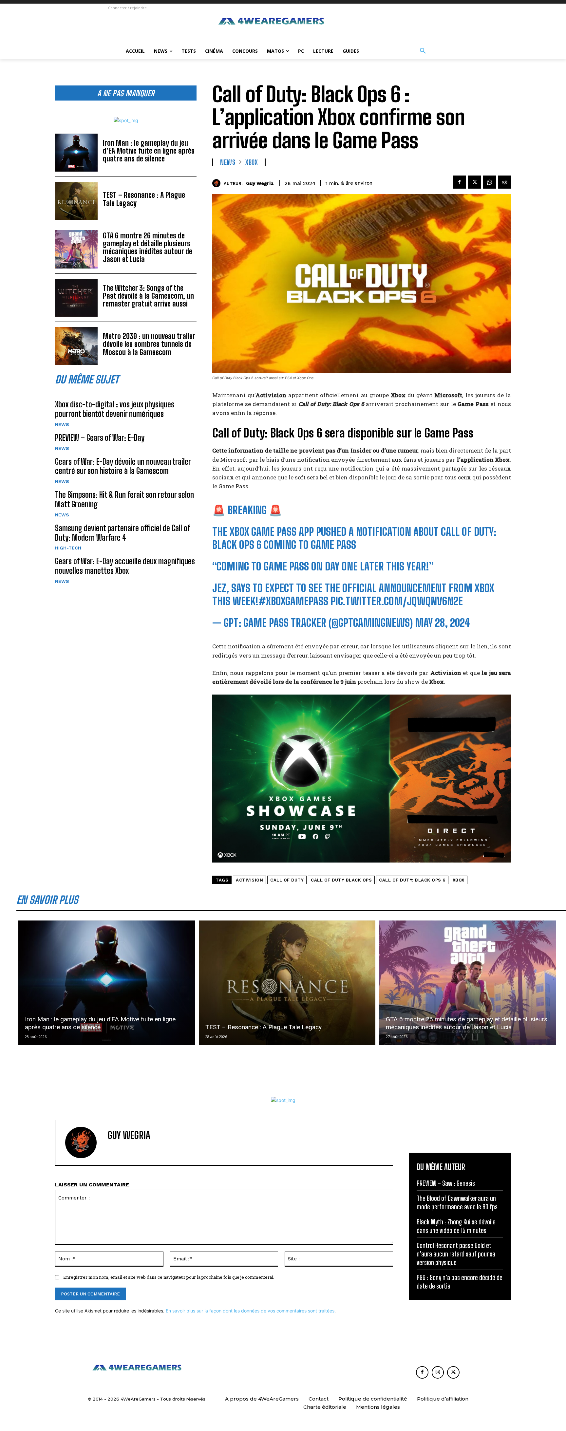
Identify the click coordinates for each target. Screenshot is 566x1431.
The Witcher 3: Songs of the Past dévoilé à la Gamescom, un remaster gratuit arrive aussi (148, 296)
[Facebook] (459, 182)
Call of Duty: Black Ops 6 (412, 880)
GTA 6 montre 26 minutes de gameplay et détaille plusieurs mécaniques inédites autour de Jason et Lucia (147, 247)
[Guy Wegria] (218, 183)
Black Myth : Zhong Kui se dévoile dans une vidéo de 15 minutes (456, 1226)
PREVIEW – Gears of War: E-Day (99, 437)
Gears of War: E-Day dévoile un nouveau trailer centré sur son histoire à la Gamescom (123, 466)
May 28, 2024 (442, 623)
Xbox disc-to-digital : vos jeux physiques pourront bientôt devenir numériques (114, 409)
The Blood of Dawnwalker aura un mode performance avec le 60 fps (457, 1202)
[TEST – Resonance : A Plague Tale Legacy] (76, 201)
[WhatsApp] (489, 182)
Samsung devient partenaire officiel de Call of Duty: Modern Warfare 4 (122, 532)
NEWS (62, 424)
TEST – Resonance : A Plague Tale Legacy (144, 199)
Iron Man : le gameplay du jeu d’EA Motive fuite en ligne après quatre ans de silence (149, 151)
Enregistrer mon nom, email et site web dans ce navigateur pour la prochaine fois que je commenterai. (168, 1277)
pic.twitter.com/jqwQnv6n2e (396, 601)
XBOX (251, 162)
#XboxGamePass (293, 601)
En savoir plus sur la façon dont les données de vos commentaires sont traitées (250, 1310)
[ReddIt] (504, 182)
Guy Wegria (260, 183)
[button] (423, 51)
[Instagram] (438, 1372)
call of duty (287, 880)
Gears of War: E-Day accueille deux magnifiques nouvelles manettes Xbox (125, 565)
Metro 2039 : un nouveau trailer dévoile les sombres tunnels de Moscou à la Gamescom (149, 344)
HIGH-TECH (68, 548)
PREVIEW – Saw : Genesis (446, 1183)
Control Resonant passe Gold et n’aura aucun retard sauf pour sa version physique (456, 1253)
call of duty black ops (341, 880)
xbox (458, 880)
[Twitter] (474, 182)
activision (249, 880)
